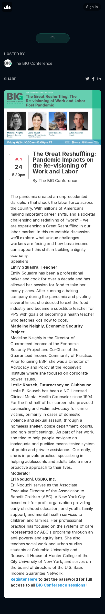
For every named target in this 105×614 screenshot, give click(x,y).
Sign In (92, 7)
